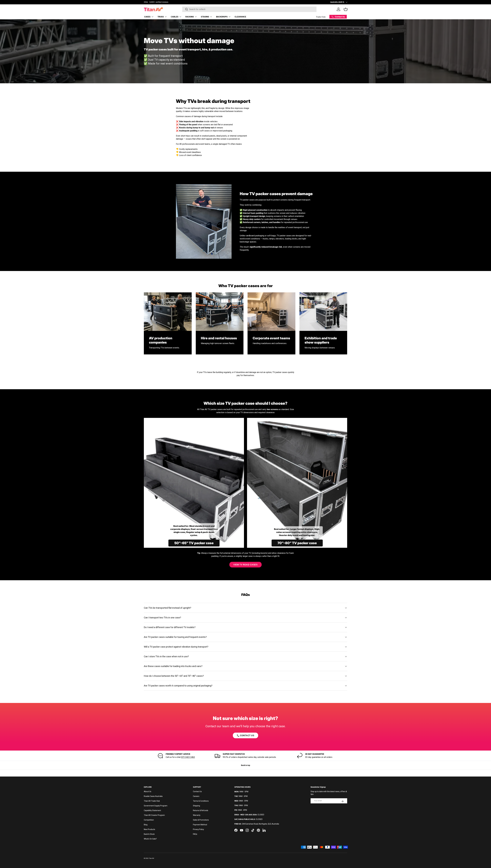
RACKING (189, 16)
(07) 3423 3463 (188, 757)
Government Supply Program (155, 806)
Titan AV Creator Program (154, 815)
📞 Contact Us (245, 735)
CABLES (174, 16)
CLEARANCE (240, 16)
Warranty (196, 815)
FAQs (195, 834)
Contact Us (197, 791)
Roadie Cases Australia (153, 796)
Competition (149, 820)
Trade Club (321, 16)
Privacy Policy (198, 829)
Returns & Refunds (200, 810)
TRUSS (161, 16)
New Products (149, 829)
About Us (147, 791)
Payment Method (200, 825)
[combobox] (249, 9)
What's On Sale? (150, 839)
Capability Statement (152, 810)
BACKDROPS (222, 16)
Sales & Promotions (201, 820)
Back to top (245, 765)
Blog (145, 825)
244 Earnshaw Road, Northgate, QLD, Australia (260, 824)
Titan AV (151, 858)
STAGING (205, 16)
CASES (147, 16)
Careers (196, 796)
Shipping (196, 806)
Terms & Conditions (201, 801)
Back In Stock (149, 834)
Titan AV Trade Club (152, 801)
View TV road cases (245, 565)
